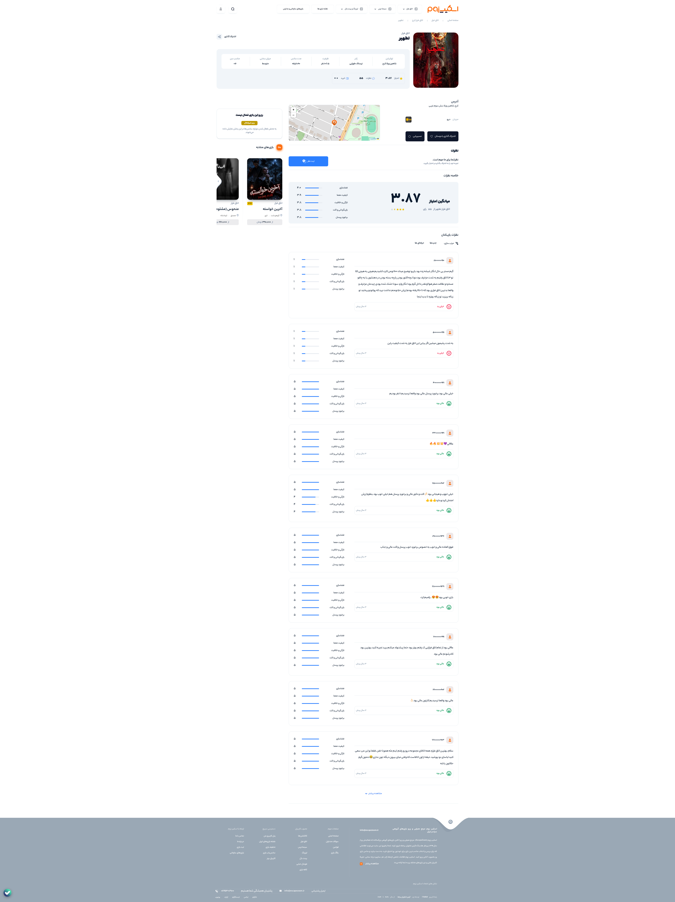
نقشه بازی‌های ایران (267, 841)
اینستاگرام (236, 897)
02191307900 (227, 891)
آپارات (226, 897)
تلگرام (254, 897)
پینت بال (303, 858)
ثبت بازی (240, 847)
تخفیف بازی (270, 847)
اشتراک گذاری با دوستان (445, 136)
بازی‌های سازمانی (237, 853)
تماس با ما (239, 836)
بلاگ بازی (335, 853)
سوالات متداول (332, 841)
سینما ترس (302, 847)
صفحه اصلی (452, 20)
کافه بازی (303, 870)
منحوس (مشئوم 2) (225, 209)
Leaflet (373, 139)
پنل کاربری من (269, 836)
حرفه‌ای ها (419, 243)
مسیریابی (417, 136)
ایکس (246, 897)
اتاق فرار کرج (417, 20)
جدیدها (433, 243)
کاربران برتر (271, 858)
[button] (334, 123)
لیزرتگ (304, 853)
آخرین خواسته (272, 209)
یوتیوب (217, 897)
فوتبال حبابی (301, 864)
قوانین (336, 847)
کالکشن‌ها (302, 836)
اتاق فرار (435, 20)
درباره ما (240, 841)
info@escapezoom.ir (369, 830)
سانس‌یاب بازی (269, 853)
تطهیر (400, 20)
